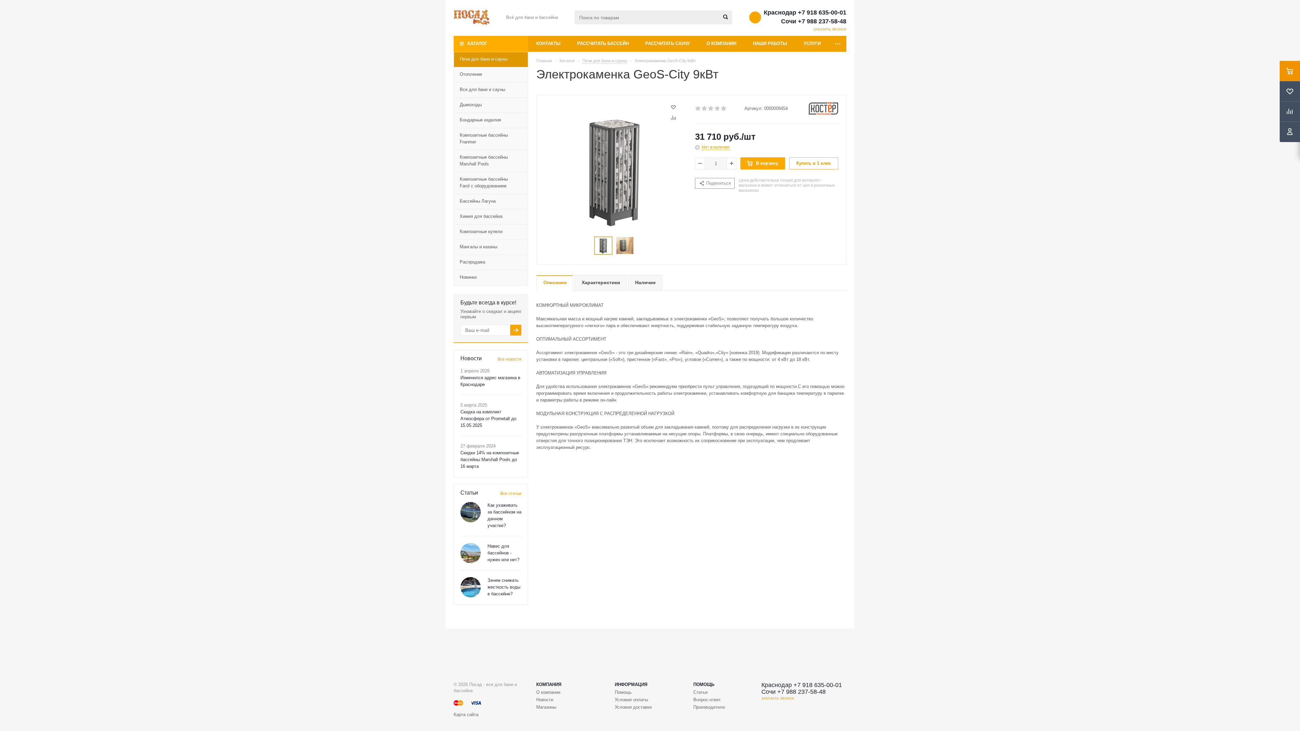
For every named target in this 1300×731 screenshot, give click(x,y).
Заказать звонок (830, 29)
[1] (698, 108)
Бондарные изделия (480, 119)
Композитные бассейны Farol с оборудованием (484, 182)
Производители (709, 707)
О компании (721, 43)
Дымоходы (471, 104)
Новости (544, 699)
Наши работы (770, 43)
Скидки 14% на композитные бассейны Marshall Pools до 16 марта (489, 459)
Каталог (477, 43)
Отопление (471, 74)
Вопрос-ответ (707, 699)
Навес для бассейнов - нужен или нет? (503, 553)
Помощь (703, 684)
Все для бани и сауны (482, 89)
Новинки (468, 277)
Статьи (700, 692)
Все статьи (510, 493)
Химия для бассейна (481, 216)
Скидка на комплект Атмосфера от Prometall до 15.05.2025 (488, 418)
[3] (711, 108)
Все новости (509, 359)
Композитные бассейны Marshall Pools (484, 160)
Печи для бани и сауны (483, 59)
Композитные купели (481, 231)
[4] (717, 108)
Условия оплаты (631, 699)
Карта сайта (466, 714)
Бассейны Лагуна (478, 201)
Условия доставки (633, 707)
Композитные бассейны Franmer (484, 138)
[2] (704, 108)
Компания (548, 684)
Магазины (546, 707)
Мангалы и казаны (478, 246)
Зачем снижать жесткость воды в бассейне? (504, 587)
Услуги (812, 43)
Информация (631, 684)
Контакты (548, 43)
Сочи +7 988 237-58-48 (813, 21)
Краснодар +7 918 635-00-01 (805, 12)
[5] (724, 108)
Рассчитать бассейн (603, 43)
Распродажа (472, 262)
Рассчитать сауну (667, 43)
